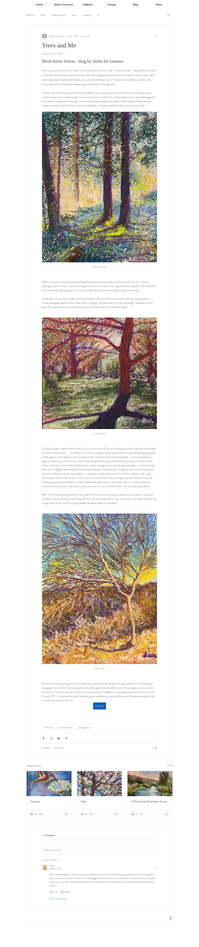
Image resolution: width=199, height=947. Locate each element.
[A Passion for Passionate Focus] (149, 783)
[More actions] (155, 36)
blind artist (48, 727)
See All (169, 765)
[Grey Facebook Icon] (170, 918)
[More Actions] (155, 867)
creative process (65, 727)
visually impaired (58, 15)
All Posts (30, 15)
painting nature (84, 727)
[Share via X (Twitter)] (51, 738)
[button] (168, 15)
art (98, 15)
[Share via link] (66, 738)
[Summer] (49, 783)
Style (84, 801)
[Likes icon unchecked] (51, 892)
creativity (87, 15)
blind (43, 15)
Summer (35, 801)
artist (74, 15)
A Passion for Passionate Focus (149, 801)
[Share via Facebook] (43, 738)
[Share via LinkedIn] (58, 738)
